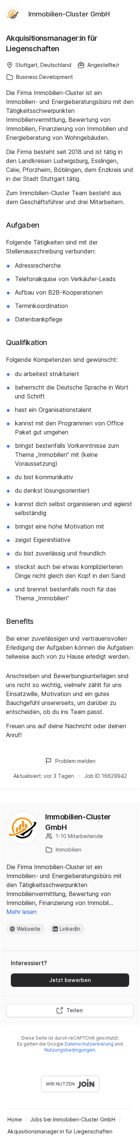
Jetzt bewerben (70, 980)
